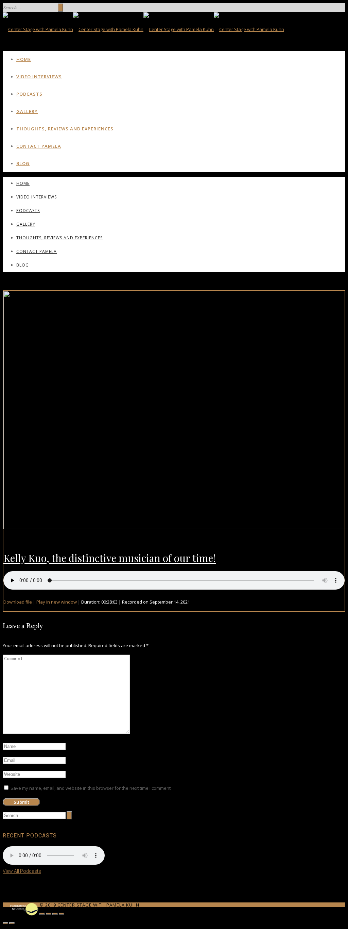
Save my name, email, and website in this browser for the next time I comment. (91, 788)
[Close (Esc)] (42, 914)
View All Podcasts (22, 871)
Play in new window (56, 602)
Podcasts (29, 94)
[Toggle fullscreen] (55, 914)
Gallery (27, 111)
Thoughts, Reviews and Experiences (65, 129)
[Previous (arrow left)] (5, 923)
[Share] (48, 914)
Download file (17, 602)
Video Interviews (39, 77)
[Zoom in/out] (61, 914)
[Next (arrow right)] (12, 923)
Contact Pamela (38, 146)
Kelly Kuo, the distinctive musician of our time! (109, 558)
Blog (23, 163)
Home (23, 59)
